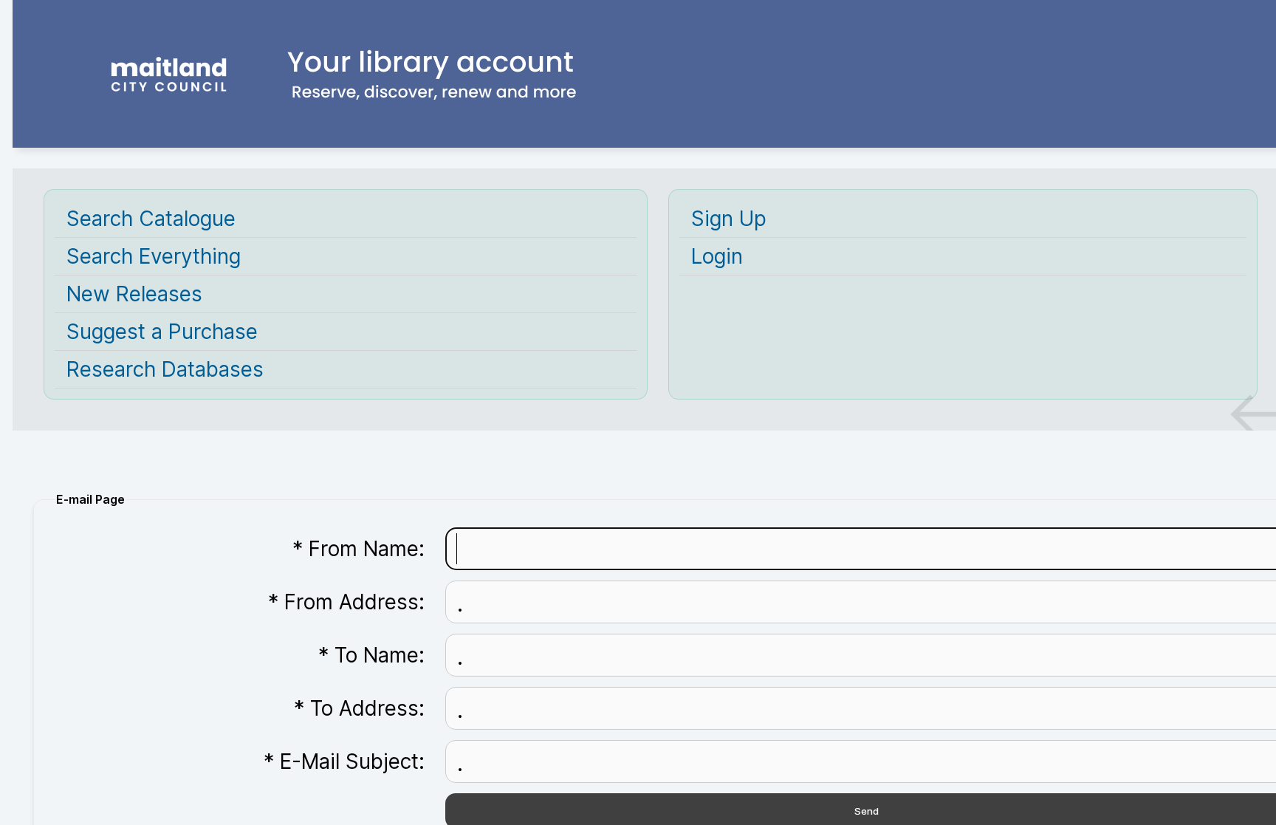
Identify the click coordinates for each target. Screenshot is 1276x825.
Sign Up (728, 218)
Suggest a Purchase (162, 331)
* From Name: (358, 548)
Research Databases (165, 369)
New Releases (134, 294)
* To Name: (371, 655)
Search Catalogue (151, 218)
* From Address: (346, 602)
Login (717, 256)
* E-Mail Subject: (344, 761)
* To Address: (359, 708)
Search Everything (153, 256)
